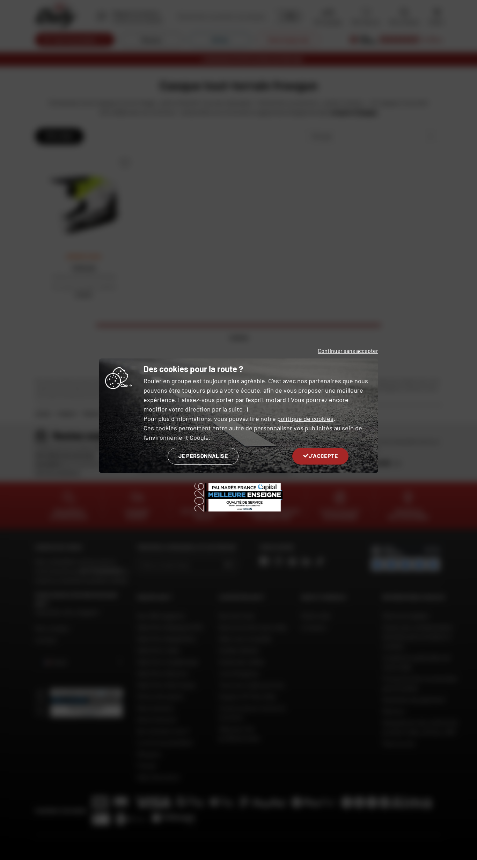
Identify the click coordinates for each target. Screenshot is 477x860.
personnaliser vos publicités (293, 428)
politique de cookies (305, 418)
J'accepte (323, 455)
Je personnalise (203, 455)
